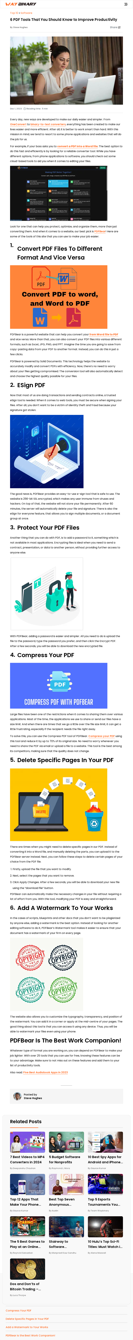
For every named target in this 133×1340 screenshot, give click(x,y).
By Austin (53, 1210)
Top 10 (14, 13)
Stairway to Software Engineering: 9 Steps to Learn (66, 1244)
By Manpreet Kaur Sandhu (62, 1252)
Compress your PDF (101, 736)
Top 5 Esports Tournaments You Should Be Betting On (105, 1202)
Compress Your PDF (18, 1310)
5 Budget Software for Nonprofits (64, 1159)
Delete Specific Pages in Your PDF (27, 1319)
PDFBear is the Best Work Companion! (30, 1335)
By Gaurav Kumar (97, 1168)
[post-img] (27, 1142)
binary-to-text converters (48, 124)
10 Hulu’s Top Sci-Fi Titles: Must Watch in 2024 (105, 1244)
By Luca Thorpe (18, 1295)
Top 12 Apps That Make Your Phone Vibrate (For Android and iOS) (27, 1202)
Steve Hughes (33, 1098)
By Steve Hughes (19, 27)
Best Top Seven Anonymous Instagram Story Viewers (62, 1202)
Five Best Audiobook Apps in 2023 (45, 1072)
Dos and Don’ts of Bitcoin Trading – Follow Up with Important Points (24, 1287)
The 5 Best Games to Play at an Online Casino (27, 1244)
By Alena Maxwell (97, 1252)
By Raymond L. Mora (59, 1168)
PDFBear (100, 231)
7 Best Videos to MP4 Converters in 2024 (27, 1159)
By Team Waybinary (98, 1210)
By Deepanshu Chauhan (23, 1168)
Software (26, 13)
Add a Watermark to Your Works (27, 1327)
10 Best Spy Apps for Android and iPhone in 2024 (104, 1160)
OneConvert (18, 124)
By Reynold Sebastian (21, 1252)
